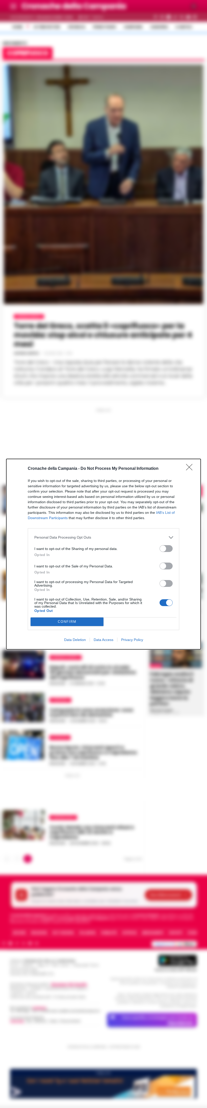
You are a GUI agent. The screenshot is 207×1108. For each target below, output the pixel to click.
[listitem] (103, 537)
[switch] (166, 548)
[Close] (191, 469)
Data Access (103, 640)
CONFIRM (67, 622)
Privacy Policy (132, 640)
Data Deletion (75, 640)
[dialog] (103, 554)
